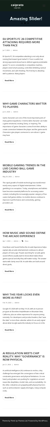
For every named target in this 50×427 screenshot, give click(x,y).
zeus (26, 241)
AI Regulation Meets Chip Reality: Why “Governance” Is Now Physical (24, 356)
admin (15, 50)
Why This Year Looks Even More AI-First (21, 296)
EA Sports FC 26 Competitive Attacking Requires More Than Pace (22, 42)
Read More (9, 80)
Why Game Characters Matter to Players (25, 105)
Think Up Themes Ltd (19, 421)
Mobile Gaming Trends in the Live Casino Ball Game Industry (24, 168)
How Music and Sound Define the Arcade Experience (24, 234)
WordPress (42, 421)
